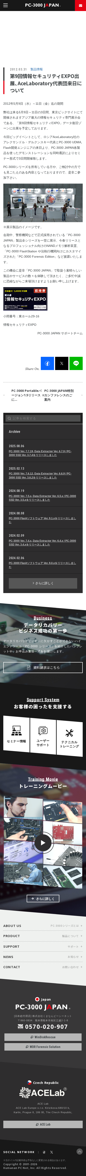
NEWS (8, 957)
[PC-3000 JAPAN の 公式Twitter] (51, 1152)
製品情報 (36, 69)
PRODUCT (11, 936)
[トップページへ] (43, 5)
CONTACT (11, 967)
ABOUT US (12, 925)
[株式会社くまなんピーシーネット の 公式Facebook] (44, 1152)
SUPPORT (11, 946)
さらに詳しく (44, 583)
